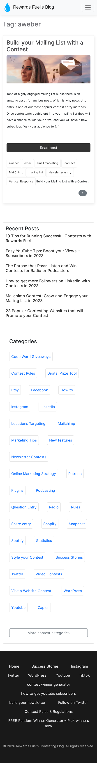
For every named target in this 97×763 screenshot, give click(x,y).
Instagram (19, 406)
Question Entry (24, 507)
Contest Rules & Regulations (49, 711)
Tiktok (84, 675)
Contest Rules (23, 373)
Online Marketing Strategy (33, 473)
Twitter (17, 574)
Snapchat (77, 524)
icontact (69, 163)
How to (66, 390)
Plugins (17, 490)
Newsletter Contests (28, 457)
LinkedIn (48, 406)
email (27, 163)
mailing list (36, 172)
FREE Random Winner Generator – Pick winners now (48, 723)
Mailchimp (66, 423)
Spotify (17, 540)
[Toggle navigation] (88, 7)
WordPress (73, 590)
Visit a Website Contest (31, 590)
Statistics (44, 540)
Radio (54, 507)
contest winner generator (48, 684)
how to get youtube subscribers (48, 693)
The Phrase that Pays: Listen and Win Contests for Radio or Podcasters (41, 268)
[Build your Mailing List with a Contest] (48, 69)
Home (14, 666)
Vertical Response (21, 181)
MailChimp (16, 172)
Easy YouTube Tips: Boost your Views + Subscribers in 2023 (43, 253)
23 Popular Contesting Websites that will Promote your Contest (44, 313)
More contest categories (48, 633)
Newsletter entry (59, 172)
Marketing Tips (24, 440)
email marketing (47, 163)
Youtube (18, 607)
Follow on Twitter (73, 702)
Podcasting (45, 490)
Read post (48, 147)
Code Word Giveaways (31, 356)
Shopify (49, 524)
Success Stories (69, 557)
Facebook (39, 390)
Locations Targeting (28, 423)
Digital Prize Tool (62, 373)
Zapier (43, 607)
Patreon (75, 473)
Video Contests (49, 574)
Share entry (21, 524)
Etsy (15, 390)
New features (60, 440)
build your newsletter (27, 702)
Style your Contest (27, 557)
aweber (14, 163)
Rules (75, 507)
